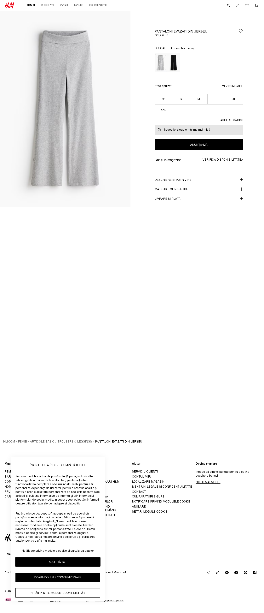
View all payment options (109, 600)
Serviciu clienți (145, 471)
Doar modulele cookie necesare (57, 577)
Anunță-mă (199, 144)
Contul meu (141, 476)
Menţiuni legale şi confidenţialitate (162, 486)
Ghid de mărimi (231, 120)
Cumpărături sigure (148, 496)
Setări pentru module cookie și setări (58, 592)
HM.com (9, 441)
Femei (30, 5)
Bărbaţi (47, 5)
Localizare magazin (148, 481)
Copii (64, 5)
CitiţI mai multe (208, 482)
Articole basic (42, 441)
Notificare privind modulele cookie (161, 501)
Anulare (139, 506)
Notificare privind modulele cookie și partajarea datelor (58, 550)
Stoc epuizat (163, 85)
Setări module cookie (149, 511)
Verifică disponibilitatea (223, 159)
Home (78, 5)
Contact (139, 491)
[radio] (161, 62)
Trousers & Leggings (74, 441)
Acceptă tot (58, 561)
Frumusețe (98, 5)
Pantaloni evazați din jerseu (118, 441)
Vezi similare (232, 85)
